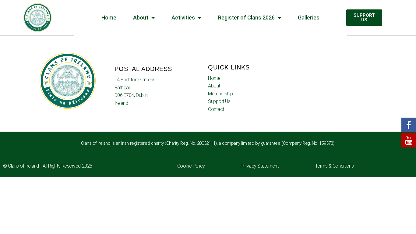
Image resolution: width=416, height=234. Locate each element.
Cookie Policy (191, 166)
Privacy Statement (259, 166)
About (214, 86)
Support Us (219, 101)
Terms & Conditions (334, 166)
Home (214, 78)
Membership (220, 94)
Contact (216, 109)
